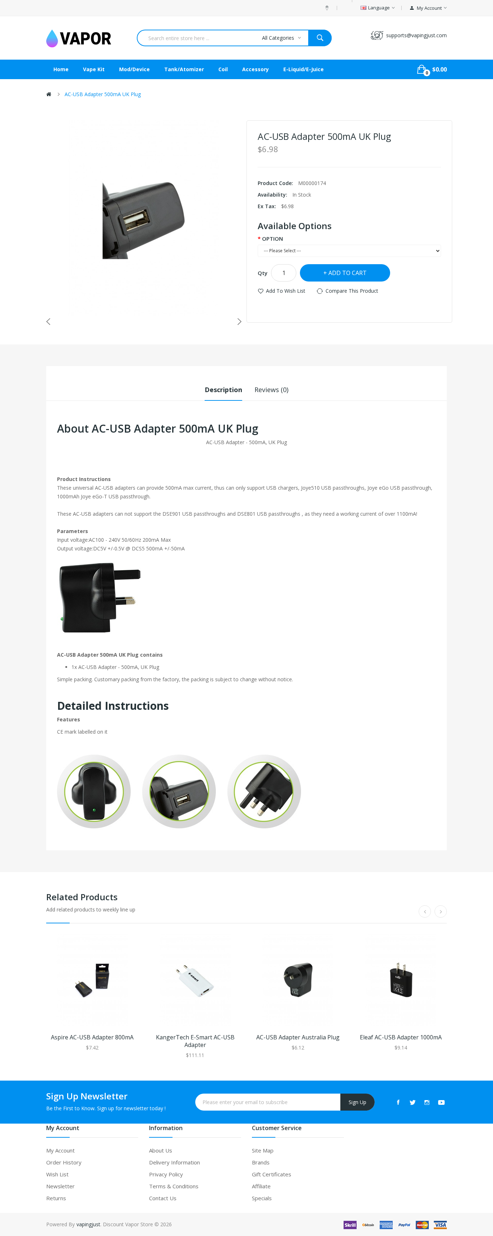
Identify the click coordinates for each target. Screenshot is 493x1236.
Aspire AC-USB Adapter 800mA (92, 1037)
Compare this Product (352, 290)
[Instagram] (427, 1102)
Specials (262, 1198)
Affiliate (261, 1186)
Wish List (57, 1174)
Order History (64, 1162)
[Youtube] (441, 1102)
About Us (160, 1150)
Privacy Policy (166, 1174)
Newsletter (60, 1186)
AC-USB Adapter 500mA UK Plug (103, 94)
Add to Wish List (285, 290)
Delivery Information (174, 1162)
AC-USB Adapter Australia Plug (298, 1037)
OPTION (272, 238)
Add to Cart (347, 273)
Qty (262, 272)
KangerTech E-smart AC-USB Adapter (195, 1041)
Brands (261, 1162)
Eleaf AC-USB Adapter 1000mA (401, 1037)
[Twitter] (412, 1102)
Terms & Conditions (173, 1186)
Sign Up (357, 1102)
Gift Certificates (271, 1174)
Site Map (263, 1150)
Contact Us (162, 1198)
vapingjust (88, 1224)
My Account (60, 1150)
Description (223, 389)
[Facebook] (398, 1102)
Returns (56, 1198)
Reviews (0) (271, 389)
